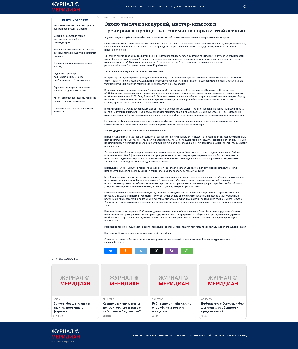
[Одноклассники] (126, 251)
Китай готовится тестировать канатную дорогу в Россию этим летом (75, 99)
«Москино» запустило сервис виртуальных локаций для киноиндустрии (69, 39)
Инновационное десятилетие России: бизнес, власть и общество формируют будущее (75, 52)
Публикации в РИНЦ (237, 336)
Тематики (150, 7)
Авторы (163, 7)
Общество (175, 7)
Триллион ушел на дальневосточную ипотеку (73, 65)
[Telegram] (141, 251)
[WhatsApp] (187, 251)
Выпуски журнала (133, 7)
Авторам (219, 336)
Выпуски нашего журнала (159, 336)
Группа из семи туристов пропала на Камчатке (73, 110)
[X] (156, 251)
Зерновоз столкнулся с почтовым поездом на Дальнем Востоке (72, 89)
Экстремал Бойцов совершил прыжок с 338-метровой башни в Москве (75, 27)
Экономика (190, 7)
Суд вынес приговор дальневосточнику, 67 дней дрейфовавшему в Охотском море (72, 77)
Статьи (57, 299)
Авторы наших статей (200, 336)
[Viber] (171, 251)
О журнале (136, 336)
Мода (203, 7)
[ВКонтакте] (110, 251)
